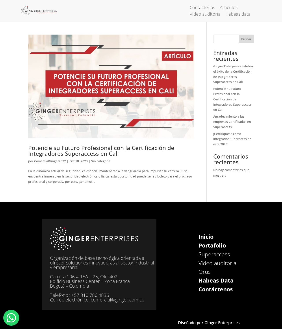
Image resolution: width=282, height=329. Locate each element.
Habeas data (237, 15)
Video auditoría (205, 15)
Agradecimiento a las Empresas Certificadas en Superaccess (232, 121)
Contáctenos (202, 8)
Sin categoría (100, 161)
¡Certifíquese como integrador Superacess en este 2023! (232, 139)
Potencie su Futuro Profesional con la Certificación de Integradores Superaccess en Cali (101, 150)
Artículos (228, 8)
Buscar (246, 39)
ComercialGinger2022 (50, 161)
